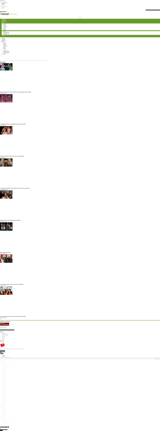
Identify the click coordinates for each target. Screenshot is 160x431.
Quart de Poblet (6, 401)
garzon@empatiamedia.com (3, 328)
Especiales (3, 22)
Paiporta (4, 398)
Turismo (4, 417)
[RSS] (2, 11)
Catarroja (4, 393)
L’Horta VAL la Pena (6, 33)
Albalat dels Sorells (6, 362)
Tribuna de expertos (6, 32)
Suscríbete (3, 7)
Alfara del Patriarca (6, 365)
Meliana (4, 376)
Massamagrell (5, 375)
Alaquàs (4, 386)
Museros (4, 378)
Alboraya (4, 363)
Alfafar (4, 390)
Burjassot (4, 368)
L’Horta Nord (4, 361)
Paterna (4, 379)
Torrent (4, 404)
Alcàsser (4, 388)
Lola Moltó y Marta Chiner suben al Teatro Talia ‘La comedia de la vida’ (12, 156)
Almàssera (5, 366)
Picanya (4, 399)
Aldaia (4, 389)
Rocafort (4, 382)
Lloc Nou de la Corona (7, 394)
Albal (4, 387)
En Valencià (3, 35)
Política (4, 27)
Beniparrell (5, 391)
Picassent (5, 400)
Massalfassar (5, 374)
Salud (4, 28)
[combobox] (4, 429)
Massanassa (5, 396)
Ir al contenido (2, 0)
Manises (4, 395)
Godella (4, 372)
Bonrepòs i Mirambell (6, 367)
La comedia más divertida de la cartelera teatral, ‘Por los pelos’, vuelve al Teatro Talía (14, 188)
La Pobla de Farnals (6, 373)
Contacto (3, 8)
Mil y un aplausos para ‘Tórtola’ (5, 252)
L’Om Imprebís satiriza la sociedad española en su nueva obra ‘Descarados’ (13, 124)
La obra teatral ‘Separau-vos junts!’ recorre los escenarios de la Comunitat (13, 316)
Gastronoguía (5, 413)
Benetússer (5, 392)
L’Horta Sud (3, 20)
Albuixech (5, 364)
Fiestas (4, 412)
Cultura (4, 409)
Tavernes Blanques (6, 383)
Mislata (4, 397)
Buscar (2, 425)
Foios (4, 371)
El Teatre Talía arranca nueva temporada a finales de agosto (10, 220)
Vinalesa (4, 384)
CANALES (3, 408)
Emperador (5, 370)
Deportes (4, 24)
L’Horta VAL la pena (6, 422)
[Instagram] (1, 11)
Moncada (4, 377)
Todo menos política (6, 421)
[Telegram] (3, 11)
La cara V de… (5, 34)
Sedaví (4, 402)
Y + (2, 30)
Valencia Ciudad (4, 21)
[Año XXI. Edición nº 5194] (5, 2)
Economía (4, 25)
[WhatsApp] (5, 11)
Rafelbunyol (5, 381)
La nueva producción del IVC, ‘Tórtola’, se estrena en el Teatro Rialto (12, 284)
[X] (4, 11)
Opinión (4, 31)
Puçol (4, 380)
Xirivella (4, 405)
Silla (4, 403)
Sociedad (4, 416)
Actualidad (3, 19)
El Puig (4, 369)
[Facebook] (0, 11)
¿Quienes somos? (4, 3)
